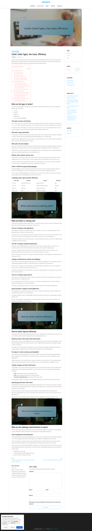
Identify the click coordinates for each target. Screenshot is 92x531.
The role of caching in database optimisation (20, 84)
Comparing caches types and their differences (21, 79)
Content (68, 55)
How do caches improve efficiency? (18, 91)
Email (47, 489)
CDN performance (70, 82)
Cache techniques (15, 51)
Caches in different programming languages (20, 78)
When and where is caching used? (17, 81)
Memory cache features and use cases (19, 76)
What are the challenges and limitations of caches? (20, 98)
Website (31, 495)
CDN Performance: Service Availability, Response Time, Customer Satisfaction (72, 118)
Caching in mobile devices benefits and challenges (21, 86)
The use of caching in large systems (19, 87)
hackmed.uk (46, 2)
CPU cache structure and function (19, 72)
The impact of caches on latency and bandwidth (21, 94)
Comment (31, 471)
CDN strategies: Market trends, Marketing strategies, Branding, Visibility (72, 101)
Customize (6, 527)
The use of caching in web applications (20, 83)
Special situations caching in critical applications (21, 89)
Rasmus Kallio (20, 57)
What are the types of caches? (17, 70)
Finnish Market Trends (71, 85)
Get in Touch (69, 53)
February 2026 (69, 130)
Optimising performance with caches (19, 97)
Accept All (19, 527)
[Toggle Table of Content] (28, 69)
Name (30, 489)
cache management (15, 445)
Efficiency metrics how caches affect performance (21, 92)
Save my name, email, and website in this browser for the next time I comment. (45, 503)
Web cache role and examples (18, 75)
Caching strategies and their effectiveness (20, 95)
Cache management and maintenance (19, 100)
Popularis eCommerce (54, 529)
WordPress (44, 529)
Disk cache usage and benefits (18, 73)
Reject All (12, 527)
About (68, 58)
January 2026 (69, 133)
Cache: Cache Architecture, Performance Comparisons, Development (72, 112)
